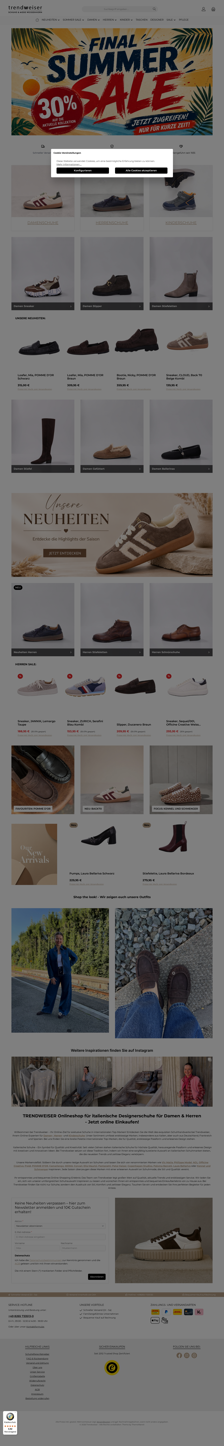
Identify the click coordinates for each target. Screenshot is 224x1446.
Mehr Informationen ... (69, 164)
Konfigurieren (83, 170)
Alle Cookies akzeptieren (141, 170)
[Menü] (15, 1413)
